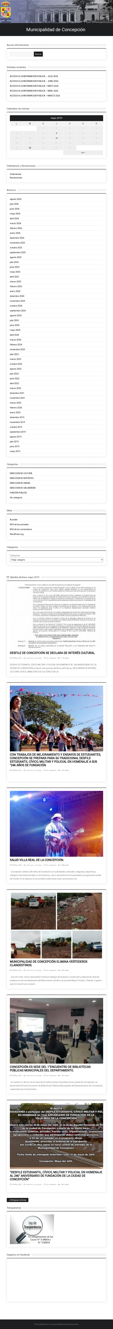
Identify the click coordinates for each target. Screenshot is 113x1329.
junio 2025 (14, 267)
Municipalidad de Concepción (55, 29)
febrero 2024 (16, 344)
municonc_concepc (34, 658)
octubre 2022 (16, 364)
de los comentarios (21, 529)
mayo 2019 (15, 451)
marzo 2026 (15, 223)
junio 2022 (14, 378)
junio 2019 (14, 446)
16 (56, 138)
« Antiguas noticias (17, 1200)
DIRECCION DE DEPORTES (22, 478)
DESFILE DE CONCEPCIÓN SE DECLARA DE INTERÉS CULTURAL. (52, 653)
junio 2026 (14, 209)
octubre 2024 (16, 306)
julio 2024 (14, 320)
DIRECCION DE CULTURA (21, 473)
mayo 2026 (15, 213)
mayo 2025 (15, 272)
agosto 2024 (15, 315)
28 (30, 148)
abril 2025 (14, 277)
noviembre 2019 (17, 422)
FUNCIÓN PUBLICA (18, 493)
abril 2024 (14, 335)
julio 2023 (14, 354)
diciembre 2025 (17, 238)
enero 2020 (15, 412)
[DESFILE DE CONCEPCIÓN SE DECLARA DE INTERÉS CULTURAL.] (56, 617)
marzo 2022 (15, 388)
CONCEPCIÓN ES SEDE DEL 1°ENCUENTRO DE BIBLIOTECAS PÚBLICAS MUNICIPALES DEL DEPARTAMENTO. (50, 1068)
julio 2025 (14, 262)
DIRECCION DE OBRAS (20, 483)
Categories (15, 555)
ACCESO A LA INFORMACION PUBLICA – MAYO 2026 (34, 86)
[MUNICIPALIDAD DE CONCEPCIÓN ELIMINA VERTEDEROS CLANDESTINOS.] (56, 925)
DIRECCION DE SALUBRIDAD (23, 488)
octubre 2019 (16, 427)
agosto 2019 (15, 437)
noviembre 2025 (17, 243)
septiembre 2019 (18, 432)
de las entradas (19, 524)
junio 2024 (14, 325)
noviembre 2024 (17, 301)
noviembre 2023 (17, 349)
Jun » (83, 153)
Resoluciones (16, 177)
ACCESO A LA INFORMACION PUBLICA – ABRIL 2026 (34, 91)
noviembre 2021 (17, 398)
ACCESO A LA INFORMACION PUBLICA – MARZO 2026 (35, 95)
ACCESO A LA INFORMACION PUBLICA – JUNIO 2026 (34, 81)
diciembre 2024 (17, 296)
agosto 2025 (15, 257)
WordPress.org (17, 534)
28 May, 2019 (17, 658)
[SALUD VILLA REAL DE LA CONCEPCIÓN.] (56, 824)
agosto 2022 (15, 369)
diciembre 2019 (17, 417)
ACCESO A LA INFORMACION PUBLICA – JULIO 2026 (34, 76)
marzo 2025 (15, 281)
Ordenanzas (16, 174)
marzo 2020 (15, 403)
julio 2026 (14, 204)
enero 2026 (15, 233)
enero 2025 (15, 291)
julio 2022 (14, 374)
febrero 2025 (16, 286)
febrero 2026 (16, 228)
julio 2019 (14, 441)
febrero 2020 (16, 407)
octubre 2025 (16, 247)
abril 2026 (14, 218)
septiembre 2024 (18, 310)
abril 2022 (14, 383)
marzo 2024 (15, 340)
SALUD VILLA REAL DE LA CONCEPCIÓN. (37, 860)
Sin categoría (16, 497)
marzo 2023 (15, 359)
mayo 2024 (15, 330)
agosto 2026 (15, 199)
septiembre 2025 (18, 252)
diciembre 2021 (17, 393)
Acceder (14, 519)
